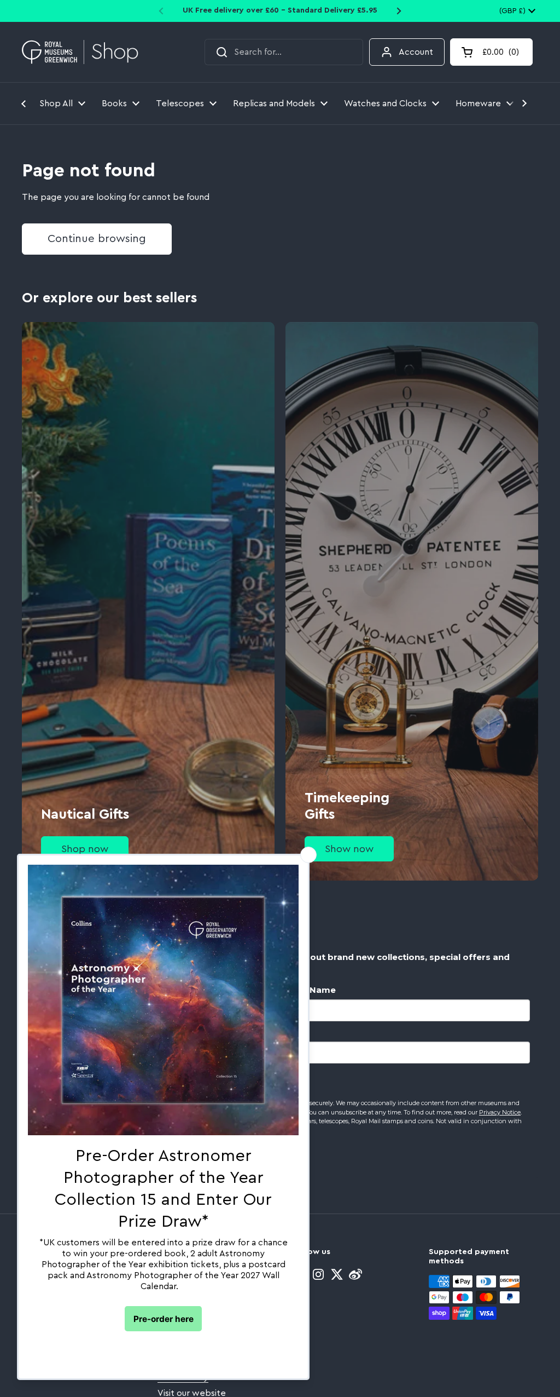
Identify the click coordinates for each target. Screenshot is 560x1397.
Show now (349, 849)
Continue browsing (97, 238)
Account (416, 52)
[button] (491, 52)
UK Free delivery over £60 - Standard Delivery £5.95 (280, 10)
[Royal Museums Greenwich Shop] (80, 52)
